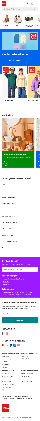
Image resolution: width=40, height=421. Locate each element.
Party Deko (5, 364)
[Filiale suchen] (36, 269)
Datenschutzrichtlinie (21, 396)
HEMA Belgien (25, 376)
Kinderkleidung (6, 359)
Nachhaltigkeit (6, 382)
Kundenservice (6, 387)
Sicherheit (5, 390)
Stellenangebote (7, 379)
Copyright (12, 398)
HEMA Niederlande (27, 373)
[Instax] (14, 84)
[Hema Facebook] (3, 333)
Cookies (4, 398)
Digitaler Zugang (7, 396)
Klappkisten (5, 367)
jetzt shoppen (20, 51)
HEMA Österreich (26, 382)
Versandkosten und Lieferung (13, 279)
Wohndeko (5, 361)
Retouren (6, 282)
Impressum (20, 398)
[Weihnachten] (18, 143)
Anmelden (20, 320)
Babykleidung (6, 356)
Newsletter (24, 356)
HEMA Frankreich (26, 379)
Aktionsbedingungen (8, 384)
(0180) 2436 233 (7, 292)
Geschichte (5, 373)
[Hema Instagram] (7, 333)
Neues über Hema (7, 376)
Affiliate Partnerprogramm (29, 359)
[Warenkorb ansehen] (32, 3)
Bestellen (6, 284)
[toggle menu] (37, 3)
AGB (31, 396)
